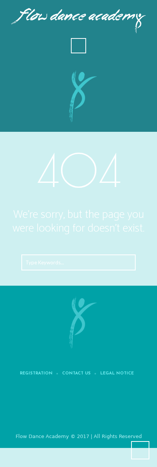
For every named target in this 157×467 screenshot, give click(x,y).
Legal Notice (117, 374)
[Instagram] (103, 407)
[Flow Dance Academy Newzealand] (78, 321)
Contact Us (76, 374)
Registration (36, 374)
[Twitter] (80, 407)
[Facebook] (56, 407)
